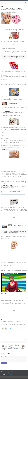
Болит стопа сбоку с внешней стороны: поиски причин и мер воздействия (16, 103)
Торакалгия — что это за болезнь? (4, 327)
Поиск (26, 0)
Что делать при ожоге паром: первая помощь (11, 327)
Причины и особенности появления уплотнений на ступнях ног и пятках (17, 204)
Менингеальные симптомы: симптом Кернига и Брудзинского (16, 328)
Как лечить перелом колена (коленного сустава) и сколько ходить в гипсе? (23, 328)
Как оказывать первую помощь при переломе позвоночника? (16, 306)
